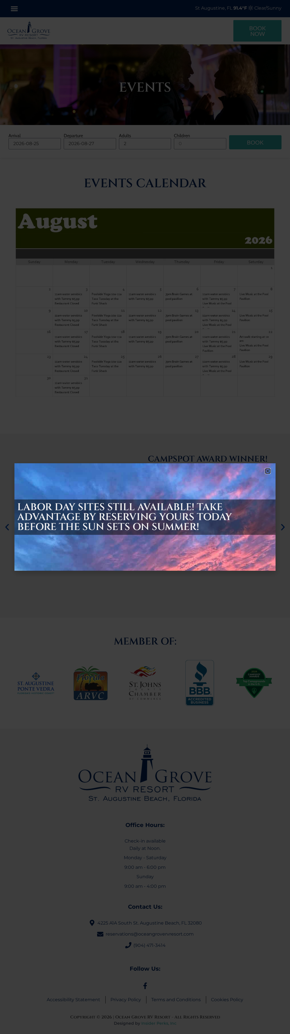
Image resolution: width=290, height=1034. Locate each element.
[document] (145, 517)
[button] (268, 471)
